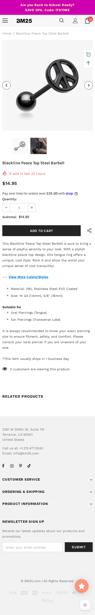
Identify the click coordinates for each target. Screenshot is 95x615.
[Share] (88, 230)
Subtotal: (9, 217)
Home (6, 33)
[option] (47, 85)
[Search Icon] (61, 20)
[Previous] (6, 85)
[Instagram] (12, 466)
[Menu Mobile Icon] (5, 20)
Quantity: (9, 199)
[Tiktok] (29, 466)
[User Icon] (75, 20)
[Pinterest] (20, 466)
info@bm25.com (26, 453)
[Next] (88, 85)
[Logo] (24, 20)
